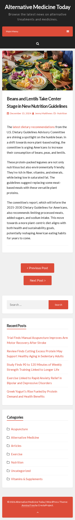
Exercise (16, 454)
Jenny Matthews (44, 113)
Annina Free (28, 505)
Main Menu (12, 31)
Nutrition (62, 113)
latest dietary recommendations (34, 127)
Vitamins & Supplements (27, 479)
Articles (16, 445)
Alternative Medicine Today (37, 6)
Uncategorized (21, 471)
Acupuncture (19, 429)
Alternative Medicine (25, 437)
